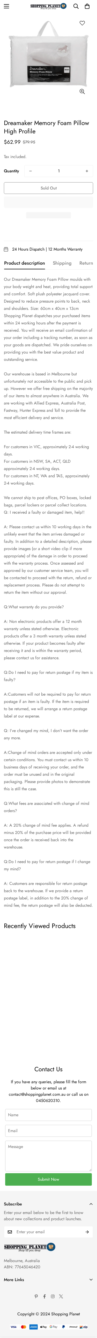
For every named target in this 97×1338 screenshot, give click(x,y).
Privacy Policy (16, 1307)
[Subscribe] (87, 1232)
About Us (12, 1289)
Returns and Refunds (21, 1316)
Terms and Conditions (22, 1298)
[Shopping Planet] (48, 6)
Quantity (11, 171)
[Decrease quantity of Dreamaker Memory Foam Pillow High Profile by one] (30, 171)
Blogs (8, 1333)
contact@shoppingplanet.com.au (37, 1094)
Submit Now (48, 1179)
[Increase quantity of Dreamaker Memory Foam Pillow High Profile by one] (87, 171)
